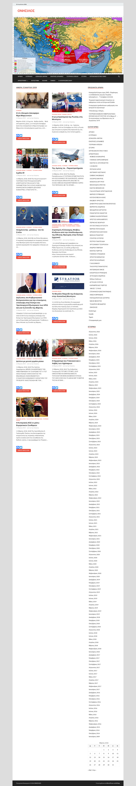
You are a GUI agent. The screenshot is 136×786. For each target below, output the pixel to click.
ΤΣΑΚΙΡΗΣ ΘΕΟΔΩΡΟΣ (98, 304)
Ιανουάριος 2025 (94, 391)
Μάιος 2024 (92, 416)
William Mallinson (95, 279)
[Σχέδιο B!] (32, 158)
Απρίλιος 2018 (93, 642)
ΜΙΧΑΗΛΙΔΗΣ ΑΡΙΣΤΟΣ (97, 185)
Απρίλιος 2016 (93, 718)
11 (117, 753)
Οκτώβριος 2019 (94, 586)
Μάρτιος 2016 (93, 721)
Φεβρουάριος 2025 (95, 388)
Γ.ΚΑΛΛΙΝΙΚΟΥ (95, 263)
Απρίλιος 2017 (93, 680)
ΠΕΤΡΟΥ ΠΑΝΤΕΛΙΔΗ (97, 241)
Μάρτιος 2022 (93, 495)
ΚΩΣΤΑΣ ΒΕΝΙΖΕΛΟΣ (97, 188)
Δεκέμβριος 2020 (94, 542)
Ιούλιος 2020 (93, 557)
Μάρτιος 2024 (93, 423)
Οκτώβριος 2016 (94, 699)
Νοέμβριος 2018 (94, 620)
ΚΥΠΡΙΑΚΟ (29, 76)
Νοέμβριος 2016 (94, 696)
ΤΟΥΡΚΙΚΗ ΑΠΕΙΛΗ (72, 76)
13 (95, 757)
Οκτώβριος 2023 (94, 438)
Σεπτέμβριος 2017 (95, 664)
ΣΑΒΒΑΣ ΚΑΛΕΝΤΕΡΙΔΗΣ (99, 216)
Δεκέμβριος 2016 (94, 692)
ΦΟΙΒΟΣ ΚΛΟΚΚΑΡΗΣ (97, 156)
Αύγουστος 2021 (94, 517)
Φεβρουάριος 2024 (95, 426)
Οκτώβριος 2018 (94, 623)
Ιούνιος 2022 (93, 485)
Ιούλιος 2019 (93, 595)
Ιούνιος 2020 (93, 561)
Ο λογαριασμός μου (65, 80)
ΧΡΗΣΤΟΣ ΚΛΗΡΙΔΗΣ (97, 260)
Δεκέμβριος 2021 (94, 504)
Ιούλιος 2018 (93, 633)
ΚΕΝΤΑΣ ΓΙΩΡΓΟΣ (96, 251)
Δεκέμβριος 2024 (94, 394)
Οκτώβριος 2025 (94, 363)
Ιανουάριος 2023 (94, 463)
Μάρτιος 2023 (93, 457)
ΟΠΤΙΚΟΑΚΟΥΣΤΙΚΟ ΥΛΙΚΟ (98, 76)
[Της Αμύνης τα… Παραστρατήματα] (68, 156)
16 (108, 757)
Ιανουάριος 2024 (94, 429)
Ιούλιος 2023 (93, 448)
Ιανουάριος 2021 (94, 539)
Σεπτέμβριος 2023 (95, 441)
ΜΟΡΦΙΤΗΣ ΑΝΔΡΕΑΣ (97, 207)
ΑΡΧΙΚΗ (20, 76)
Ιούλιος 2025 (93, 372)
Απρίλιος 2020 (93, 567)
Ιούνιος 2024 (93, 413)
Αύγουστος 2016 (94, 705)
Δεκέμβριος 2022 (94, 466)
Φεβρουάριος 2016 (95, 724)
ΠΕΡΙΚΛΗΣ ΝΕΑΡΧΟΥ (97, 222)
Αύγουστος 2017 (94, 667)
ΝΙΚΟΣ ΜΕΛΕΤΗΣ (96, 301)
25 (117, 761)
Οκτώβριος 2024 (94, 401)
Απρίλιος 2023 (93, 454)
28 (99, 765)
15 (104, 757)
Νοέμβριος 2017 (94, 658)
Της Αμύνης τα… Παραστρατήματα (67, 168)
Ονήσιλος (36, 118)
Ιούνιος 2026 (93, 338)
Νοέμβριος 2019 (94, 583)
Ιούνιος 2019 (93, 598)
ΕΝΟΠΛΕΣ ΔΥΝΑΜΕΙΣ (56, 76)
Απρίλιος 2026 (93, 344)
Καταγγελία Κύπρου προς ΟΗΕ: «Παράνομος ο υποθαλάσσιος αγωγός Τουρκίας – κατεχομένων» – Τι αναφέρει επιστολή (103, 95)
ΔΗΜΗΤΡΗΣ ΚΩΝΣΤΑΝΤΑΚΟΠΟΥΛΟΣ (103, 204)
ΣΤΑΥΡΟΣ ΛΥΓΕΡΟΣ (97, 238)
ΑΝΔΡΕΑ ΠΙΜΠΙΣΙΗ (96, 247)
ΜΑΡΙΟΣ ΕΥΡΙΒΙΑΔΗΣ (97, 194)
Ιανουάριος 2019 (94, 614)
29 (104, 765)
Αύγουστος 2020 (94, 554)
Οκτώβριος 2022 (94, 473)
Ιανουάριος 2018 (94, 652)
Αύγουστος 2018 (94, 630)
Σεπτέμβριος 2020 (95, 551)
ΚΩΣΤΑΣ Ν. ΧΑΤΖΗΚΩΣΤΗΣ (99, 163)
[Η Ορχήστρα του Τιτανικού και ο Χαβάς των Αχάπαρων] (68, 347)
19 (90, 761)
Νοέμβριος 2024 (94, 397)
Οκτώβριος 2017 (94, 661)
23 (108, 761)
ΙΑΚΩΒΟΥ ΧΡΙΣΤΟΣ (67, 114)
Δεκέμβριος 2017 (94, 655)
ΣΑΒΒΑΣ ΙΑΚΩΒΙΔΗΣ (97, 175)
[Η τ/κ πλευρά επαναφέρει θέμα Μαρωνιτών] (32, 100)
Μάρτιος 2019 (93, 608)
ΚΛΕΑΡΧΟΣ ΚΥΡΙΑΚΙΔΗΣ (98, 273)
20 (95, 761)
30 (108, 765)
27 (95, 765)
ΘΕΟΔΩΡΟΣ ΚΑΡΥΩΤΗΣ (98, 210)
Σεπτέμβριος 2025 (95, 366)
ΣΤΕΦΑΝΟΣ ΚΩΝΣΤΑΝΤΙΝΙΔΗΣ (100, 291)
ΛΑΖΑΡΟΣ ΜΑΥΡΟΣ (96, 178)
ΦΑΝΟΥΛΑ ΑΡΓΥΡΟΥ (97, 182)
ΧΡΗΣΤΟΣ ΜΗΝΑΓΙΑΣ (97, 257)
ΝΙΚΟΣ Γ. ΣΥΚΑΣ (95, 288)
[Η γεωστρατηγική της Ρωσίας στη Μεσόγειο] (68, 102)
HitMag (117, 783)
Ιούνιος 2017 (93, 674)
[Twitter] (21, 134)
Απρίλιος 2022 (93, 492)
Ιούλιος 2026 (93, 335)
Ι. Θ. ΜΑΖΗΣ (94, 166)
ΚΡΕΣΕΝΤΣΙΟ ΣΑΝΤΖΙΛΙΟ (98, 232)
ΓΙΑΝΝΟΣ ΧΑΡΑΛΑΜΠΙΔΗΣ (99, 160)
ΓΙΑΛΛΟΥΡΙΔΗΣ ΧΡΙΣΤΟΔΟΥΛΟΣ (34, 419)
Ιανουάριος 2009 (94, 736)
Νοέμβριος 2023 (94, 435)
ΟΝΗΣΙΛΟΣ (26, 10)
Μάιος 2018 (92, 639)
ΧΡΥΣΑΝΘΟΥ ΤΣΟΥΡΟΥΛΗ (99, 244)
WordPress (110, 783)
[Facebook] (17, 134)
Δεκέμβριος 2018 (94, 617)
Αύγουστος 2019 (94, 592)
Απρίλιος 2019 (93, 605)
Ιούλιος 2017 (93, 670)
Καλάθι (44, 80)
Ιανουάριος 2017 (94, 689)
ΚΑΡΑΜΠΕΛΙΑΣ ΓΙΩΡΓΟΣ (98, 285)
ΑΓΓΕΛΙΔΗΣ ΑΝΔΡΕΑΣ (97, 276)
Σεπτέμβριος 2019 (95, 589)
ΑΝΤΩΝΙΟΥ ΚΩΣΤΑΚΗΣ (98, 172)
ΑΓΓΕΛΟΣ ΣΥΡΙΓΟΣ (96, 282)
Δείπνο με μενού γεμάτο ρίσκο (30, 361)
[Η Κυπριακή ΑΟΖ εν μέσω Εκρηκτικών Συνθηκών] (32, 407)
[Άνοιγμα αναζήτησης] (118, 76)
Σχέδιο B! (20, 173)
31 (113, 765)
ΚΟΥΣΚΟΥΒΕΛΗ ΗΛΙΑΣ (98, 197)
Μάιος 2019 (92, 601)
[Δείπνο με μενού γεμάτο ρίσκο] (32, 348)
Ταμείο (52, 80)
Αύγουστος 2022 (94, 479)
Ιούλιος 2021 (93, 520)
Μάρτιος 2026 (93, 347)
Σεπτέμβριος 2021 (95, 514)
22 (104, 761)
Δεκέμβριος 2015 (94, 727)
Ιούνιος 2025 (93, 375)
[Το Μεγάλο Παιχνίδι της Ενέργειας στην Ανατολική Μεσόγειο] (68, 281)
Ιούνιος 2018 (93, 636)
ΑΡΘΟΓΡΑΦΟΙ (22, 80)
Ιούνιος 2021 (93, 523)
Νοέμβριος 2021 (94, 507)
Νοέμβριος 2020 (94, 545)
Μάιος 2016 (92, 714)
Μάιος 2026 (92, 341)
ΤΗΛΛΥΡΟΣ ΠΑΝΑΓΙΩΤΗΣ (99, 266)
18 (117, 757)
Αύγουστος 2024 (94, 407)
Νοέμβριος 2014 (94, 730)
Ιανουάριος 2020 (94, 576)
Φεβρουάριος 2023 (95, 460)
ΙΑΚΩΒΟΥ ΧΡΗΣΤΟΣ (97, 200)
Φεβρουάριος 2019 (95, 611)
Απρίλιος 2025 (93, 382)
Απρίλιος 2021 (93, 529)
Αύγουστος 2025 (94, 369)
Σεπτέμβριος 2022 (95, 476)
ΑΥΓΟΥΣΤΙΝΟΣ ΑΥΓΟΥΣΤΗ (99, 226)
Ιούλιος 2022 (93, 482)
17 (113, 757)
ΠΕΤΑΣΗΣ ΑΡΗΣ (95, 169)
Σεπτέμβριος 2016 (95, 702)
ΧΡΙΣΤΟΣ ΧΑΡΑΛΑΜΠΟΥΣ (99, 219)
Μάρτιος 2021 (93, 532)
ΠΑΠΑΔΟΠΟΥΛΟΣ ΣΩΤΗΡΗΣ (100, 298)
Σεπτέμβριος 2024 (95, 404)
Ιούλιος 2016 (93, 708)
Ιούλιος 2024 (93, 410)
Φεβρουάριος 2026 (95, 350)
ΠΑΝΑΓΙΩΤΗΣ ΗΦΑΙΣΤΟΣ (98, 213)
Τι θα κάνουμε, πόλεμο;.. (96, 111)
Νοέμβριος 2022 (94, 470)
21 (99, 761)
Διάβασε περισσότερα (22, 138)
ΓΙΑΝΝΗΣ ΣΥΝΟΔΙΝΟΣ (97, 254)
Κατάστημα (35, 80)
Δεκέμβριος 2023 (94, 432)
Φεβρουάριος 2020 (95, 573)
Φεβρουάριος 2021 (95, 535)
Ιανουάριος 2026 (94, 353)
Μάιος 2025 (92, 379)
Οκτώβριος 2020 (94, 548)
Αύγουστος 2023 (94, 444)
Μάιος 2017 (92, 677)
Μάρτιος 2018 (93, 645)
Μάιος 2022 (92, 488)
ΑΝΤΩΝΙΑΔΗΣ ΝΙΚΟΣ (97, 269)
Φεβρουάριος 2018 (95, 648)
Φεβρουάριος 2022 (95, 498)
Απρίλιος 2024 (93, 419)
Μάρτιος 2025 (93, 385)
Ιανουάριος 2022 (94, 501)
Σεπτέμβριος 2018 (95, 627)
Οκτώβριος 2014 (94, 733)
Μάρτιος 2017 (93, 683)
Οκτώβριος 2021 (94, 510)
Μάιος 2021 (92, 526)
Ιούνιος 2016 (93, 711)
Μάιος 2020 (92, 564)
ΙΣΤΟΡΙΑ (84, 76)
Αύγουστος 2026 (94, 331)
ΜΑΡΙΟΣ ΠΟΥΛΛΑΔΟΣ (97, 229)
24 (113, 761)
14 (99, 757)
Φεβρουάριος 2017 (95, 686)
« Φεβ (89, 770)
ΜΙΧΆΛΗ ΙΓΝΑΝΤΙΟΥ (97, 235)
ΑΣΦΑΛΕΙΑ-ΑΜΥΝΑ (41, 76)
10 (113, 753)
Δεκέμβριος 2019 (94, 579)
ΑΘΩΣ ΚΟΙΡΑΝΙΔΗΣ (96, 295)
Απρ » (94, 770)
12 (90, 757)
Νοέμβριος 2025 (94, 360)
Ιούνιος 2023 (93, 451)
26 (90, 765)
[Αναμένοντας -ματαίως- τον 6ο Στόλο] (32, 215)
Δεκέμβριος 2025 (94, 357)
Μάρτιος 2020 (93, 570)
